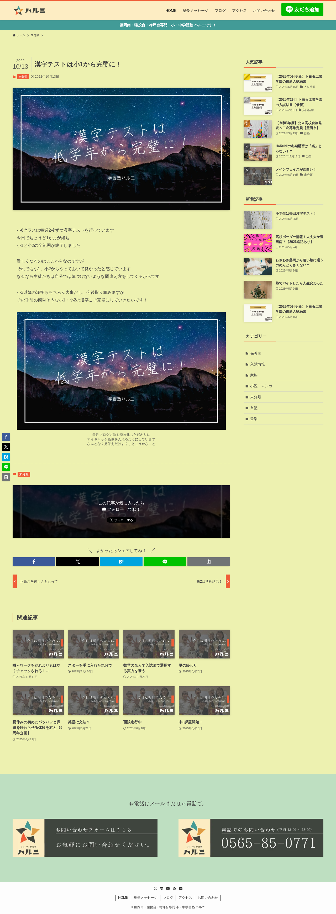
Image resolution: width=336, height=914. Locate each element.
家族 (254, 375)
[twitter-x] (155, 888)
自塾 (254, 408)
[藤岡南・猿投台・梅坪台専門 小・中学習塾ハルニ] (30, 10)
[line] (161, 888)
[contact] (180, 888)
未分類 (23, 76)
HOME (123, 898)
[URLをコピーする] (208, 561)
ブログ (168, 898)
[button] (34, 561)
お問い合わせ (208, 898)
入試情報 (257, 364)
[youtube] (168, 888)
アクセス (185, 898)
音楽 (254, 419)
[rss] (174, 888)
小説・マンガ (261, 386)
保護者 (255, 353)
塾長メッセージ (146, 898)
